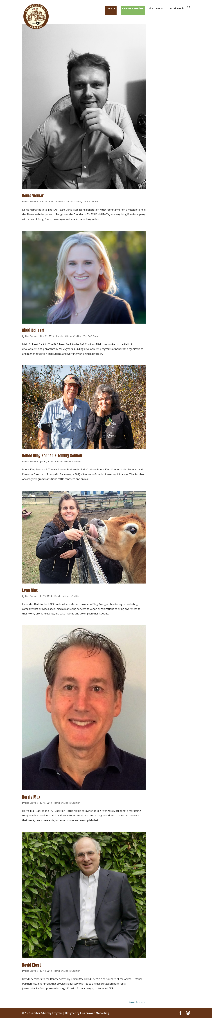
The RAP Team (90, 201)
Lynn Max (30, 590)
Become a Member (132, 8)
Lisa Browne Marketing (94, 1013)
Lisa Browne (31, 201)
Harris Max (31, 797)
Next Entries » (137, 1002)
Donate (111, 8)
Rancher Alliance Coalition (68, 201)
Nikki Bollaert (33, 330)
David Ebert (31, 965)
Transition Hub (175, 8)
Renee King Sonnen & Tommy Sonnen (52, 456)
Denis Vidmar (33, 196)
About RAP (154, 8)
